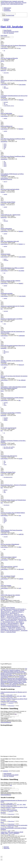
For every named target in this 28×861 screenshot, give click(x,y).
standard (5, 118)
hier (15, 714)
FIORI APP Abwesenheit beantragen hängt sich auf (13, 345)
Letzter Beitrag (4, 48)
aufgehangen (6, 351)
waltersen (21, 578)
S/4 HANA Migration (11, 685)
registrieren (5, 771)
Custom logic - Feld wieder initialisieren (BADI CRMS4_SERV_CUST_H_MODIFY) (12, 832)
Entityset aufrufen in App (6, 126)
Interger (2, 61)
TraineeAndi (3, 217)
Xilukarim (21, 99)
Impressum (6, 846)
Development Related (6, 686)
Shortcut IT (21, 364)
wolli (9, 830)
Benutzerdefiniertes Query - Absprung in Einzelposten (13, 485)
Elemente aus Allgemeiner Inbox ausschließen (11, 318)
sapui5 (5, 367)
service (5, 143)
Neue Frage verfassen (6, 667)
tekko (20, 547)
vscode (5, 464)
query (5, 492)
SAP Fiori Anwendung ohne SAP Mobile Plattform (13, 512)
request (5, 145)
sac (4, 432)
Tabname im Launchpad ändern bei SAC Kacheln (12, 306)
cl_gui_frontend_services (9, 105)
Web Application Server (21, 678)
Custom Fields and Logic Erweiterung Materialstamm (13, 45)
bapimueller (3, 415)
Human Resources (18, 682)
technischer (6, 260)
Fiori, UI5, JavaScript (12, 26)
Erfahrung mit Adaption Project (8, 472)
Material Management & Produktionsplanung (14, 680)
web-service (6, 88)
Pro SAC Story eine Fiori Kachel (8, 428)
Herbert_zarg (10, 826)
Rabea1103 (3, 70)
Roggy (2, 391)
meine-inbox (6, 72)
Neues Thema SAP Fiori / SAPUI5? (9, 566)
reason (5, 146)
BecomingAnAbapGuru (6, 179)
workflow (5, 419)
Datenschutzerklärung (6, 722)
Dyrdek (2, 597)
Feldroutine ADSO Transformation (9, 701)
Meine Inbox (4, 67)
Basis (2, 679)
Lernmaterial (7, 9)
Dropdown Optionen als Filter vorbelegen (10, 280)
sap (4, 50)
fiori (4, 103)
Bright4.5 (21, 116)
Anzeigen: (3, 600)
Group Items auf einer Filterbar (8, 202)
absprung (5, 489)
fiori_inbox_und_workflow (9, 446)
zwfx (20, 588)
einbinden (6, 402)
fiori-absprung (6, 505)
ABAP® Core (17, 671)
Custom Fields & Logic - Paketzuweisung (10, 214)
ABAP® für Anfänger (8, 671)
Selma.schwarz (11, 705)
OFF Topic (21, 683)
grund (5, 147)
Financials (9, 679)
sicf (4, 368)
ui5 (4, 463)
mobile (5, 518)
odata (5, 86)
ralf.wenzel (21, 569)
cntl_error (6, 104)
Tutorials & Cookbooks (14, 670)
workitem (5, 420)
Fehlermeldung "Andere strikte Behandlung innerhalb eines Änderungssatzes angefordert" (13, 387)
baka (2, 487)
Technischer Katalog (5, 254)
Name (2, 715)
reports (5, 405)
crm (4, 148)
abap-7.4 (5, 181)
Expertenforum (7, 10)
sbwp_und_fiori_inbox (8, 448)
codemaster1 (10, 703)
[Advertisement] (14, 647)
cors (4, 460)
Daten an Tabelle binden (6, 113)
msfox (2, 475)
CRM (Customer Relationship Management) (13, 681)
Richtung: (12, 601)
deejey (8, 700)
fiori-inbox (6, 417)
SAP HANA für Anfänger (7, 675)
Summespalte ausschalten (7, 293)
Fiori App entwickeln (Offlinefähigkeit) (10, 544)
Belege (2, 822)
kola (2, 308)
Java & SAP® (8, 674)
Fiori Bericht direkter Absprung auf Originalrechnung (13, 500)
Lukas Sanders (22, 84)
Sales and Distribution (17, 679)
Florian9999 (3, 348)
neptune (5, 520)
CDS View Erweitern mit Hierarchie (9, 58)
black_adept (9, 694)
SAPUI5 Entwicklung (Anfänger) (9, 557)
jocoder (20, 458)
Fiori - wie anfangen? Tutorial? (8, 576)
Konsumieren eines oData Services (9, 455)
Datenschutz (6, 848)
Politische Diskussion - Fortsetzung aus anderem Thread (14, 698)
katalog (5, 259)
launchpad (6, 102)
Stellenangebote (7, 8)
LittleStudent (22, 335)
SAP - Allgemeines (13, 683)
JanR (9, 834)
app (4, 350)
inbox (5, 323)
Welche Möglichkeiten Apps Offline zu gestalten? (12, 268)
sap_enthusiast (22, 380)
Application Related (15, 686)
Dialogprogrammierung (10, 672)
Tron (20, 515)
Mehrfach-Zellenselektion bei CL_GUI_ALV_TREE (13, 696)
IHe (19, 400)
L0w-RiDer (21, 270)
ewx (20, 48)
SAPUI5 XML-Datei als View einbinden (10, 595)
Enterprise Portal (11, 678)
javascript (6, 536)
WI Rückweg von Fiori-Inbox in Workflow (11, 412)
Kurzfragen (3, 685)
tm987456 (21, 534)
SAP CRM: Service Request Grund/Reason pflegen (13, 138)
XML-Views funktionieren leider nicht (10, 241)
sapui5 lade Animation (6, 585)
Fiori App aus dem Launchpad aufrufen (10, 189)
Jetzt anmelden (4, 718)
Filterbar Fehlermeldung (6, 228)
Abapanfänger (4, 141)
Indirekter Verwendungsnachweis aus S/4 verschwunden (14, 825)
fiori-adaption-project (8, 477)
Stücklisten (3, 704)
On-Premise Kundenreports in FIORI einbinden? (12, 397)
